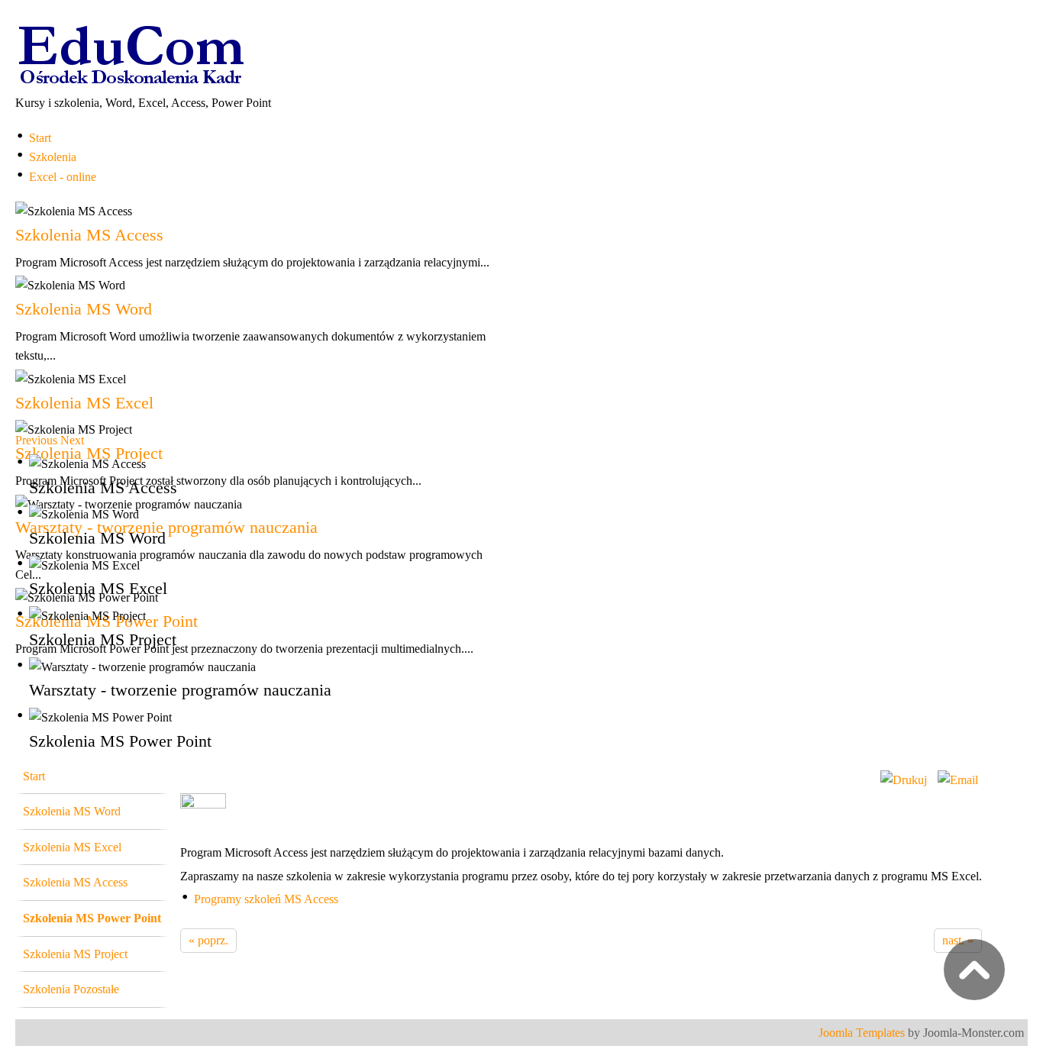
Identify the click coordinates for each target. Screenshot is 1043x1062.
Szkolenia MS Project (89, 453)
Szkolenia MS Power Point (92, 918)
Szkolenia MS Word (83, 308)
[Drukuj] (903, 779)
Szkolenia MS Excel (84, 402)
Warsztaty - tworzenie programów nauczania (166, 527)
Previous (36, 440)
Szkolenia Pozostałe (71, 989)
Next (72, 440)
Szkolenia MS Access (89, 234)
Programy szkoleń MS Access (266, 899)
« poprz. (208, 940)
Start (34, 776)
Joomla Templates (862, 1032)
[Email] (958, 779)
